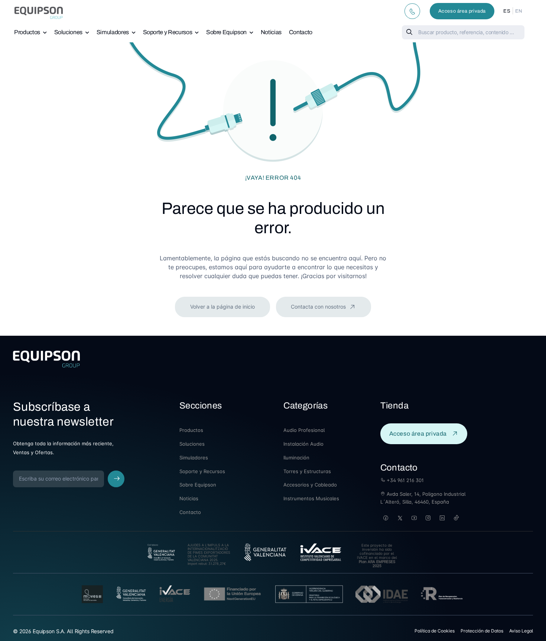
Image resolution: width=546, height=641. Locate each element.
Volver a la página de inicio (222, 306)
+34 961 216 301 (404, 480)
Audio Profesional (304, 430)
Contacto (300, 32)
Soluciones (68, 32)
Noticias (271, 32)
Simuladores (113, 32)
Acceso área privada (462, 11)
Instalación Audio (303, 444)
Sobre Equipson (226, 32)
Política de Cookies (435, 631)
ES (506, 11)
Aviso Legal (521, 631)
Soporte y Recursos (167, 32)
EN (519, 11)
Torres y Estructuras (307, 471)
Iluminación (296, 458)
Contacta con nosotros (319, 306)
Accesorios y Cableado (310, 485)
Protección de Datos (482, 631)
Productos (27, 32)
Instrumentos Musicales (311, 498)
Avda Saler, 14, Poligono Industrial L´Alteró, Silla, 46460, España (422, 498)
